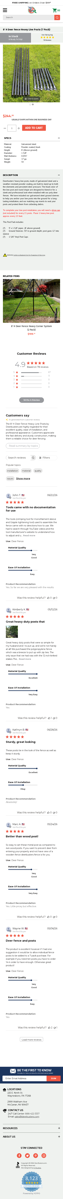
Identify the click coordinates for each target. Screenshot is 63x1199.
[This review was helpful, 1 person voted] (49, 718)
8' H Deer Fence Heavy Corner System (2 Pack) (31, 327)
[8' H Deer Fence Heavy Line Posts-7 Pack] (30, 104)
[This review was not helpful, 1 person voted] (55, 1027)
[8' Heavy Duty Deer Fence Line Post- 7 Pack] (33, 104)
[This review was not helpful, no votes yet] (54, 597)
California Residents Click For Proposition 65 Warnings (29, 255)
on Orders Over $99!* (31, 2)
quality (38, 470)
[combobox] (31, 17)
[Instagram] (43, 1155)
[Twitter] (27, 1155)
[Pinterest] (35, 1155)
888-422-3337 (32, 1113)
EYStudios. (37, 1168)
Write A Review (31, 400)
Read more (29, 535)
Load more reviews (31, 1039)
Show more (23, 478)
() (58, 10)
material (26, 470)
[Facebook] (19, 1155)
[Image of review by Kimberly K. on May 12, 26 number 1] (12, 632)
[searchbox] (18, 457)
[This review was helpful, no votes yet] (48, 597)
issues (10, 478)
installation (12, 470)
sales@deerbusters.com (27, 1116)
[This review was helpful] (49, 1027)
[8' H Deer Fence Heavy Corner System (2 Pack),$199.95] (31, 301)
